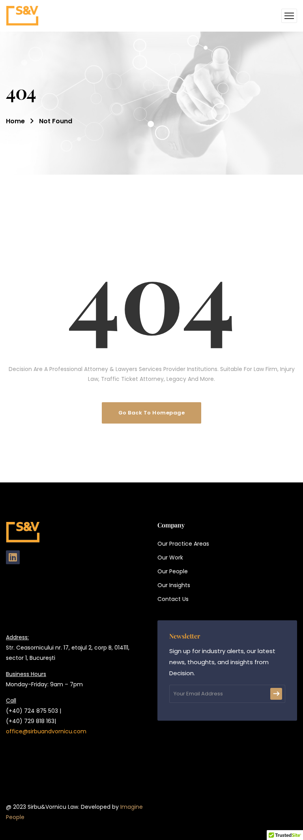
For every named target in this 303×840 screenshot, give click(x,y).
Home (15, 121)
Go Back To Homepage (151, 412)
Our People (172, 571)
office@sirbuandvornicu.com (46, 731)
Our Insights (173, 585)
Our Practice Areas (183, 544)
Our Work (170, 557)
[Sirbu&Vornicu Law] (22, 16)
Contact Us (173, 599)
